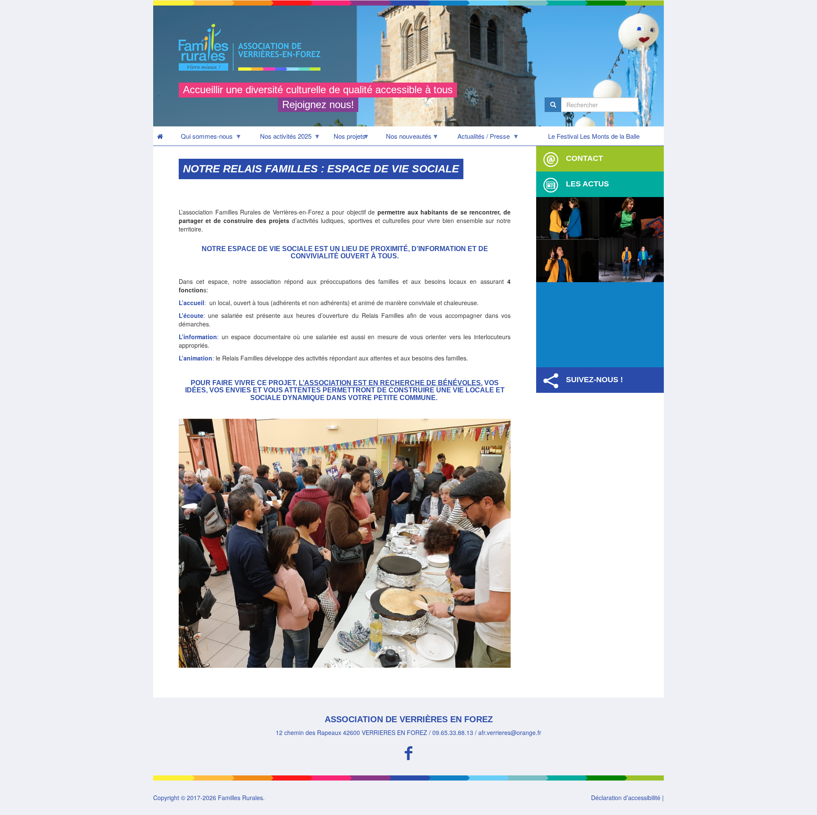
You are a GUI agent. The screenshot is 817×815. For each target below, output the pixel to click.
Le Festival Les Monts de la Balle (594, 136)
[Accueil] (253, 47)
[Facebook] (408, 752)
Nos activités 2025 (278, 138)
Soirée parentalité (570, 291)
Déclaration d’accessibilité (625, 797)
